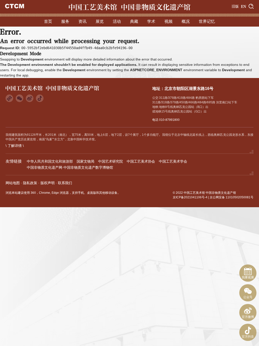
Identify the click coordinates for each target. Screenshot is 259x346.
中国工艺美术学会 (173, 161)
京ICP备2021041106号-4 (190, 197)
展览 (100, 21)
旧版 (235, 6)
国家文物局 (85, 161)
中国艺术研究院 (110, 161)
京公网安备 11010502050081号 (231, 197)
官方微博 (248, 317)
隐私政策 (30, 183)
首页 (48, 21)
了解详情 (15, 146)
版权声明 (47, 183)
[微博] (29, 98)
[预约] (9, 98)
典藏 (134, 21)
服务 (65, 21)
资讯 (82, 21)
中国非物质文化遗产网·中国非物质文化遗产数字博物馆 (70, 167)
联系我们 (65, 183)
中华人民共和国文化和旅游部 (50, 161)
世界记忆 (207, 21)
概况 (186, 21)
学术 (151, 21)
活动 (117, 21)
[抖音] (40, 98)
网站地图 (13, 183)
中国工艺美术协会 (141, 161)
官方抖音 (248, 336)
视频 (168, 21)
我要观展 (248, 277)
